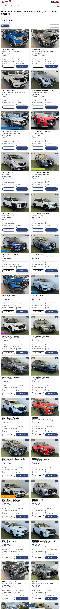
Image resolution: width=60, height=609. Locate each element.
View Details (8, 66)
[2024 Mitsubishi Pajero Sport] (45, 530)
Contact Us (22, 66)
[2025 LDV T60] (45, 243)
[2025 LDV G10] (15, 161)
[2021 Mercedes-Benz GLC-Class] (45, 79)
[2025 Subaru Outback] (15, 120)
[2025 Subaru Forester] (45, 202)
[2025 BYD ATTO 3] (45, 284)
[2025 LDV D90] (15, 202)
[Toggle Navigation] (58, 6)
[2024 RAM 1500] (15, 38)
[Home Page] (6, 2)
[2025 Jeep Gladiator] (15, 570)
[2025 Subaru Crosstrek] (45, 120)
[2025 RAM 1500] (45, 38)
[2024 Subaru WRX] (15, 530)
